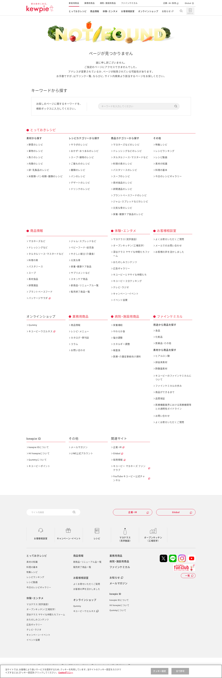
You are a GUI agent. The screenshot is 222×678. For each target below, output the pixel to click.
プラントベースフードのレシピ (130, 195)
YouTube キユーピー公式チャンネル (129, 478)
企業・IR (117, 447)
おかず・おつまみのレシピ (85, 151)
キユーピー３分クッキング (127, 281)
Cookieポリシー (65, 672)
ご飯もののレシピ (80, 163)
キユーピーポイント (39, 466)
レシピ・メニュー (80, 331)
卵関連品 (33, 285)
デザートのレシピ (80, 182)
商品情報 (94, 11)
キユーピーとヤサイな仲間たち (130, 274)
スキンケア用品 (79, 279)
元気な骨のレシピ (122, 208)
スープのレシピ (121, 176)
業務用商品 (89, 3)
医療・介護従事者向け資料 (127, 356)
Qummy (33, 325)
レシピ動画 (161, 157)
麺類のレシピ (78, 170)
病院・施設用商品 (108, 3)
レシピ (97, 538)
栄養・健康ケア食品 (81, 266)
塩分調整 (118, 337)
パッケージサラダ (38, 298)
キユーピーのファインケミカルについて (173, 377)
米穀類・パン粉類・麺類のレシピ (46, 176)
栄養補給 (118, 325)
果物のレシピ (36, 151)
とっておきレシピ (78, 11)
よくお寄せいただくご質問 (169, 239)
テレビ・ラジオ (121, 287)
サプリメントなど (80, 273)
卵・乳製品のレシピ (39, 170)
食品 (157, 330)
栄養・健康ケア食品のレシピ (128, 214)
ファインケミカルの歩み (168, 386)
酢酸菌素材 (161, 368)
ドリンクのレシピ (80, 189)
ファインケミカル (129, 3)
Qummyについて (38, 459)
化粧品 (159, 337)
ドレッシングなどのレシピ (127, 151)
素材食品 (33, 279)
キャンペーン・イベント (125, 293)
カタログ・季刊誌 (80, 337)
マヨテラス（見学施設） (125, 239)
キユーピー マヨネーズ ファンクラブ (129, 468)
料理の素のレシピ (122, 163)
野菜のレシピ (36, 144)
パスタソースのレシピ (125, 170)
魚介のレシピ (36, 157)
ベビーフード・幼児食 (82, 247)
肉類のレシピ (36, 163)
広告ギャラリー (121, 268)
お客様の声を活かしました (169, 252)
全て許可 (180, 671)
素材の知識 (161, 163)
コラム (74, 344)
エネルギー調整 (121, 344)
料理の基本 (161, 170)
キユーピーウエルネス (41, 331)
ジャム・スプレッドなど (83, 241)
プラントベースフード (41, 291)
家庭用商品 (74, 3)
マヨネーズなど (37, 241)
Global (188, 3)
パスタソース (36, 266)
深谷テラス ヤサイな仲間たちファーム (131, 254)
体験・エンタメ (110, 11)
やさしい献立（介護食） (83, 254)
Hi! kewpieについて (39, 453)
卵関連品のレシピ (122, 189)
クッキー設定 (159, 671)
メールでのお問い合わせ (168, 245)
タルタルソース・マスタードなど (130, 157)
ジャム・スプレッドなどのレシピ (130, 201)
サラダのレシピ (79, 144)
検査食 (116, 350)
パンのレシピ (78, 176)
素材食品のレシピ (122, 182)
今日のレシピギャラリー (168, 176)
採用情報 (118, 459)
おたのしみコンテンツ (125, 262)
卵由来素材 (161, 362)
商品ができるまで (165, 392)
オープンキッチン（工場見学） (128, 245)
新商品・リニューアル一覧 (85, 285)
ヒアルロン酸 (162, 356)
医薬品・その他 (163, 343)
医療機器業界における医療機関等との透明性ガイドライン (173, 407)
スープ (32, 273)
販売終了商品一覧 (80, 291)
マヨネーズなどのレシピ (126, 144)
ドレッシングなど (38, 247)
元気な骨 (75, 260)
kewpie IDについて (39, 447)
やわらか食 (119, 331)
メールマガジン (79, 447)
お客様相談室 (128, 11)
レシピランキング (165, 151)
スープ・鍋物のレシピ (82, 157)
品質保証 (160, 398)
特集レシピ (161, 144)
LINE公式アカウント (82, 453)
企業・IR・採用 (169, 3)
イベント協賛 (120, 300)
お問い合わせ (78, 350)
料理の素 (33, 260)
